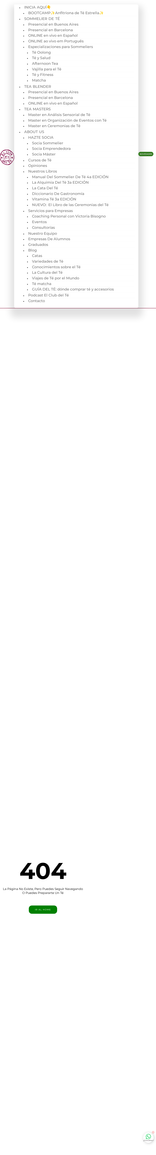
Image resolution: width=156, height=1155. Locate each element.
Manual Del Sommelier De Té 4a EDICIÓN (70, 177)
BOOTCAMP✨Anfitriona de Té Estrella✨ (66, 13)
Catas (37, 255)
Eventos (39, 222)
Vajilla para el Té (46, 69)
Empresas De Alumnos (49, 239)
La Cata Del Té (45, 188)
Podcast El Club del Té (48, 295)
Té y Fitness (42, 74)
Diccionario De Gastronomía (58, 193)
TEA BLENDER (37, 86)
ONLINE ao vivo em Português (56, 41)
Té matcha (41, 284)
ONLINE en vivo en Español (53, 35)
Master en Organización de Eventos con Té (67, 120)
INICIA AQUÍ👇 (37, 7)
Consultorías (43, 227)
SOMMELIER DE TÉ (42, 18)
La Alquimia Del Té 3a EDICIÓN (60, 182)
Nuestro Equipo (42, 233)
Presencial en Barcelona (50, 30)
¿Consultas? (148, 1140)
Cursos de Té (39, 160)
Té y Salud (41, 58)
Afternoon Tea (45, 63)
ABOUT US (34, 132)
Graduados (38, 244)
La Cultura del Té (47, 272)
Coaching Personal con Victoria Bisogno (69, 216)
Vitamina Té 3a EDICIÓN (54, 199)
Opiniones (37, 165)
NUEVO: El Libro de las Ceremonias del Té (70, 205)
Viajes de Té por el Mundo (55, 278)
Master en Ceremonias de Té (54, 126)
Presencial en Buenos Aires (53, 24)
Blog (32, 250)
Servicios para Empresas (50, 211)
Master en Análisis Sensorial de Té (59, 114)
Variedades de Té (47, 261)
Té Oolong (41, 52)
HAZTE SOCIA (40, 137)
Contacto (36, 301)
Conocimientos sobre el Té (56, 267)
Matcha (39, 80)
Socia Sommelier (47, 143)
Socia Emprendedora (51, 148)
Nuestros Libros (42, 171)
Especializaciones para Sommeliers (60, 47)
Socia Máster (44, 154)
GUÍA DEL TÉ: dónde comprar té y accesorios (73, 289)
